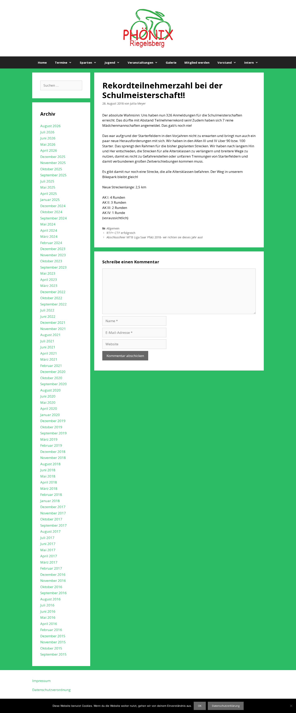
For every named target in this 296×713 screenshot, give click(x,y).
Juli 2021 (47, 341)
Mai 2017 (47, 550)
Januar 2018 (50, 500)
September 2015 (53, 654)
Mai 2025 (47, 187)
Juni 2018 (47, 470)
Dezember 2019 (52, 420)
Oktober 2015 (51, 648)
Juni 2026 (47, 138)
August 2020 (50, 390)
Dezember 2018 (52, 451)
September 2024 (53, 218)
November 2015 (53, 642)
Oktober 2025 (51, 169)
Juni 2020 (47, 396)
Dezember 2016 (52, 574)
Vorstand (224, 62)
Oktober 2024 (51, 212)
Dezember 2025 (52, 156)
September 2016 (53, 593)
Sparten (86, 62)
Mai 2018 (47, 476)
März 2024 (48, 236)
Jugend (110, 62)
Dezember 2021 (52, 322)
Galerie (171, 62)
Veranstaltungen (140, 62)
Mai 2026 (47, 144)
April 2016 (48, 623)
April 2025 (48, 193)
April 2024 (48, 230)
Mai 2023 (47, 273)
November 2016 (53, 580)
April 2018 (48, 482)
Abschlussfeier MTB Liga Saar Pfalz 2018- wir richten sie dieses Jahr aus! (155, 237)
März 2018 (48, 488)
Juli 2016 (47, 605)
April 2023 (48, 279)
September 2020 (53, 384)
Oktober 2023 (51, 261)
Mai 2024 (47, 224)
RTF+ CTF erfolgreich (121, 233)
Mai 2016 (47, 617)
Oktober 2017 (51, 519)
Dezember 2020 (52, 371)
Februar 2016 (51, 629)
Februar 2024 (51, 242)
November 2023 (53, 255)
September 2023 (53, 267)
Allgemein (113, 228)
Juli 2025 (47, 181)
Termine (61, 62)
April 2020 (48, 408)
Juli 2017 (47, 537)
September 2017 (53, 525)
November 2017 (53, 513)
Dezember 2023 (52, 248)
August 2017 (50, 531)
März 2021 (48, 359)
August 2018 (50, 464)
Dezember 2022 (52, 292)
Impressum (41, 680)
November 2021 (53, 328)
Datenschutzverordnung (51, 689)
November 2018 (53, 457)
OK (200, 706)
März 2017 (48, 562)
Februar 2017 (51, 568)
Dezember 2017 (52, 506)
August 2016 (50, 599)
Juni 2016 (47, 611)
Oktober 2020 (51, 378)
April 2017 (48, 556)
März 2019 (48, 439)
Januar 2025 (50, 199)
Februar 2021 (51, 365)
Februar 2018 (51, 494)
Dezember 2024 (52, 205)
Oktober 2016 (51, 586)
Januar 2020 (50, 414)
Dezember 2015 (52, 636)
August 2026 (50, 126)
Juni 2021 (47, 347)
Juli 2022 (47, 310)
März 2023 (48, 285)
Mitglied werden (196, 62)
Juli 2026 (47, 132)
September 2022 (53, 304)
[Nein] (291, 706)
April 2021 (48, 353)
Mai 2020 (47, 402)
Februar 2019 (51, 445)
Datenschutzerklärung (225, 706)
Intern (249, 62)
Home (42, 62)
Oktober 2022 (51, 298)
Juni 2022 (47, 316)
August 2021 (50, 334)
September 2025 (53, 175)
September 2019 (53, 433)
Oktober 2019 (51, 427)
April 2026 (48, 150)
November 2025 (53, 162)
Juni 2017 (47, 543)
